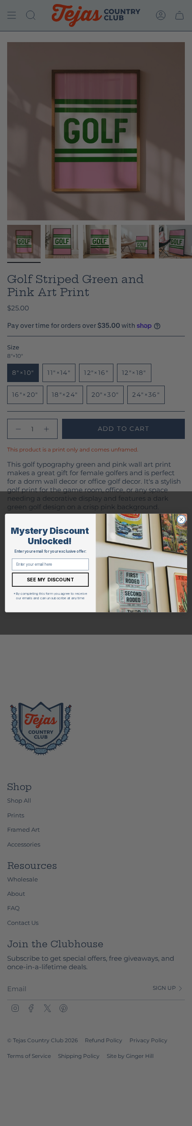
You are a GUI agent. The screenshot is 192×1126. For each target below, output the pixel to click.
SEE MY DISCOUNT (50, 580)
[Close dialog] (181, 520)
